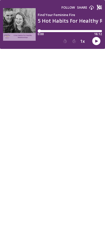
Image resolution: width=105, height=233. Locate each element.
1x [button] (82, 41)
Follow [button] (68, 7)
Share (82, 7)
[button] (91, 8)
